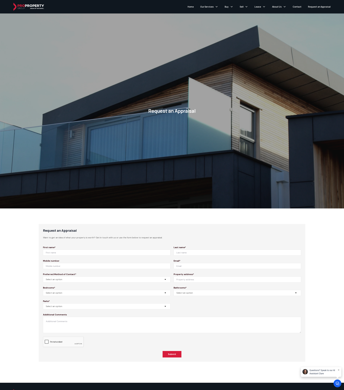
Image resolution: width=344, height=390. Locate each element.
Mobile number (51, 260)
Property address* (184, 274)
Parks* (46, 301)
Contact (297, 6)
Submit (172, 354)
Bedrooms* (49, 287)
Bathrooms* (180, 287)
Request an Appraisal (319, 6)
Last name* (180, 247)
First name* (49, 247)
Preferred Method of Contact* (59, 274)
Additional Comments (55, 314)
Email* (177, 260)
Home (191, 6)
